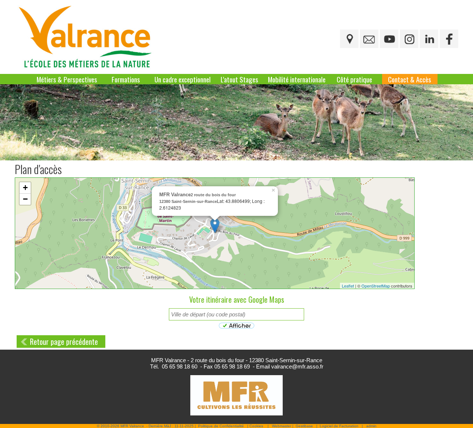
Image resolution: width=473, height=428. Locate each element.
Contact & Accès (409, 79)
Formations (126, 79)
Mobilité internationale (297, 79)
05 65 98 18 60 (179, 366)
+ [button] (25, 187)
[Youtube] (389, 39)
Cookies (256, 426)
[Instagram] (409, 39)
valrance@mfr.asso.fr (297, 366)
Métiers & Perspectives (67, 79)
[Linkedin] (429, 39)
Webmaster (281, 426)
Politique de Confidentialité (221, 426)
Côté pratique (354, 79)
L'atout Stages (239, 79)
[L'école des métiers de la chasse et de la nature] (87, 37)
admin (371, 426)
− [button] (25, 199)
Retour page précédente (64, 341)
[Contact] (369, 39)
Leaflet (348, 286)
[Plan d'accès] (349, 39)
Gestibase (304, 426)
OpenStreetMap (375, 286)
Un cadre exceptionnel (182, 79)
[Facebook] (449, 39)
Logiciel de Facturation (339, 426)
